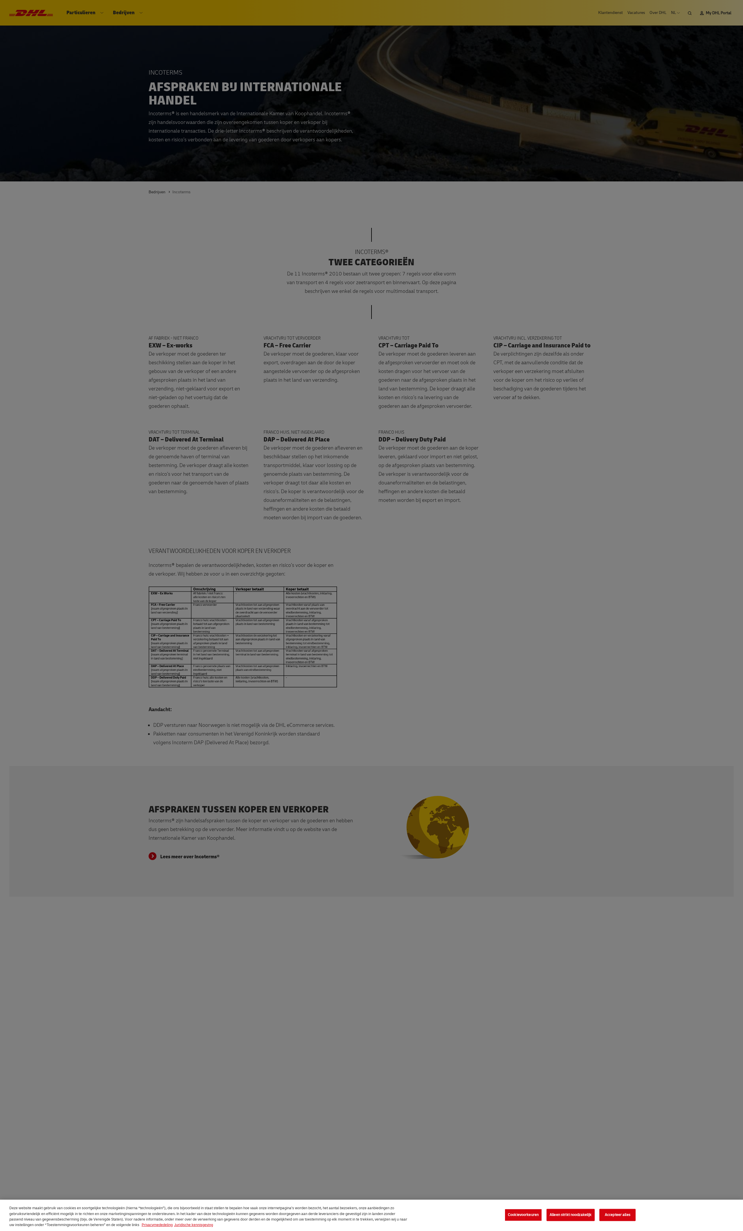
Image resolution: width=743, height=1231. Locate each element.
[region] (371, 1215)
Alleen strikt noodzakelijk (570, 1214)
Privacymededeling (157, 1225)
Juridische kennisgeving (193, 1225)
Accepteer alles (617, 1214)
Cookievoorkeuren (523, 1214)
